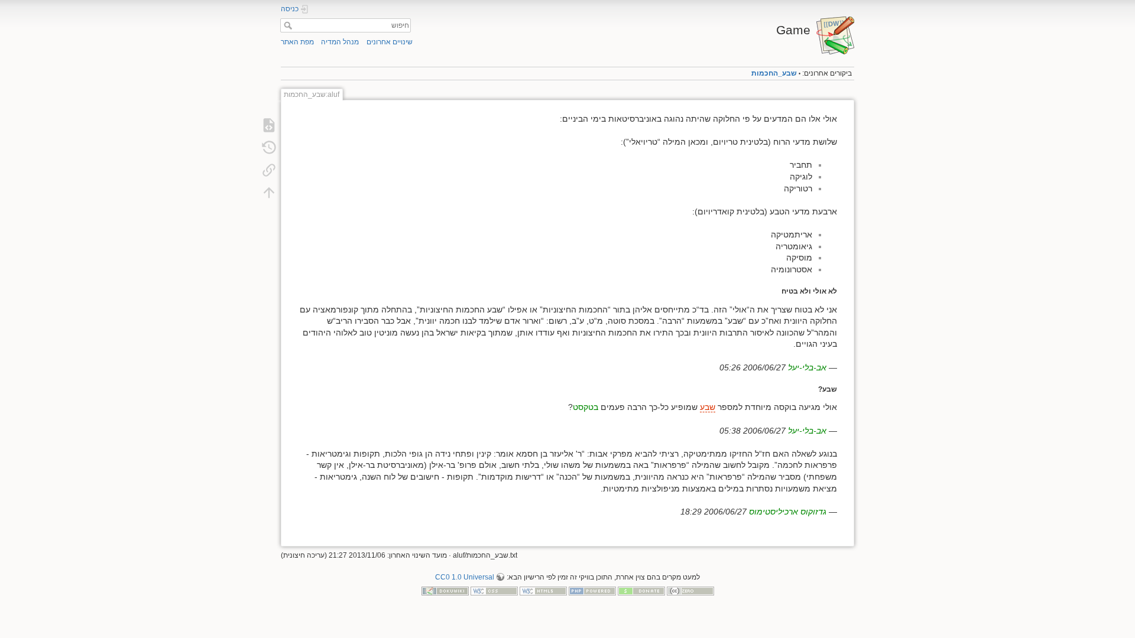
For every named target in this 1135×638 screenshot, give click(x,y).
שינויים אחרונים (390, 42)
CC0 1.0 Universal (464, 577)
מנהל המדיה (340, 42)
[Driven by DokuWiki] (445, 591)
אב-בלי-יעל (807, 367)
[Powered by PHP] (592, 591)
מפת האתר (297, 42)
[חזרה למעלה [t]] (269, 192)
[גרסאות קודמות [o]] (269, 147)
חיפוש (286, 25)
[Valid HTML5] (543, 591)
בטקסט (585, 407)
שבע (707, 407)
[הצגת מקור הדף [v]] (269, 125)
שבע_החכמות (774, 73)
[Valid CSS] (494, 591)
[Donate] (641, 591)
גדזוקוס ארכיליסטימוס (787, 511)
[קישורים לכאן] (269, 170)
